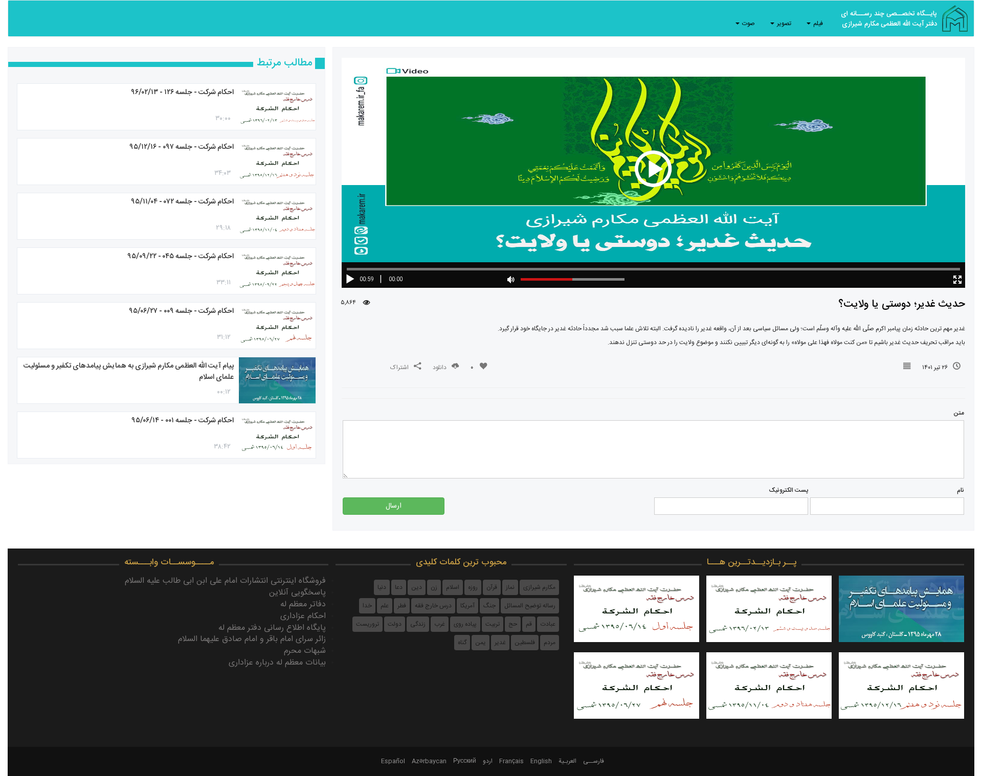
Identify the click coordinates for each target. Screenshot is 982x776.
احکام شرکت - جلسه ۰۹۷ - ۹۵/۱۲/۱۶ (181, 147)
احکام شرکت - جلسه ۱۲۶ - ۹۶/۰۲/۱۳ (182, 92)
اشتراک (399, 367)
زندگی (418, 624)
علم (385, 606)
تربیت (492, 624)
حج (512, 624)
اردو (488, 761)
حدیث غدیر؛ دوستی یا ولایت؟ (901, 304)
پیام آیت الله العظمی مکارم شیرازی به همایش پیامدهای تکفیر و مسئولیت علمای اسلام (129, 371)
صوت (748, 23)
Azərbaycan (429, 761)
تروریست (367, 624)
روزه (473, 587)
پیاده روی (465, 624)
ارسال (393, 506)
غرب (439, 624)
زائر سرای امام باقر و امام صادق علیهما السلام (252, 639)
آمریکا (467, 606)
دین (416, 587)
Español (393, 761)
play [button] (653, 169)
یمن (480, 642)
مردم (549, 642)
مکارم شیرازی (539, 587)
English (541, 761)
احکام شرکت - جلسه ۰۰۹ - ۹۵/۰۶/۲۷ (181, 311)
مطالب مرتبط (284, 63)
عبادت (548, 624)
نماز (510, 587)
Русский (464, 761)
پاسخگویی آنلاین (297, 593)
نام (960, 490)
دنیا (381, 587)
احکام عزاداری (303, 616)
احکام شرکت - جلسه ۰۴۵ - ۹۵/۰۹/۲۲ (180, 256)
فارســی (593, 761)
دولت (394, 624)
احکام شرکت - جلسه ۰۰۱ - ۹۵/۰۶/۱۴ (182, 421)
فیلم (817, 23)
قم (529, 624)
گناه (462, 642)
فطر (401, 606)
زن (434, 587)
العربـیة (567, 761)
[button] (956, 281)
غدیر (500, 642)
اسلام (452, 587)
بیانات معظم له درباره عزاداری (277, 663)
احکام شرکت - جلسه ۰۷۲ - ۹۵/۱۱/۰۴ (182, 202)
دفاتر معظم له (303, 604)
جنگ (489, 606)
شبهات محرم (305, 651)
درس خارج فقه (433, 606)
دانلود (440, 367)
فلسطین (525, 642)
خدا (367, 606)
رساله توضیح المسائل (529, 606)
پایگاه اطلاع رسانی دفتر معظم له (272, 628)
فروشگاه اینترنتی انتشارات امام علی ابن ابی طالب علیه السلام (225, 581)
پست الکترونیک (788, 490)
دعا (399, 587)
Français (511, 761)
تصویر (783, 23)
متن (958, 413)
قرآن (491, 587)
